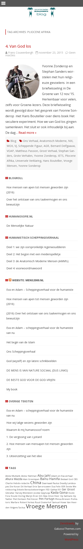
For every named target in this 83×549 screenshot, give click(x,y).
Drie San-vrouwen (42, 486)
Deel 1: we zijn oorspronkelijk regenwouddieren (36, 247)
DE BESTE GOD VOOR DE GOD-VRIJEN (30, 380)
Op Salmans (66, 496)
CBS (75, 479)
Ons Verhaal (30, 141)
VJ (15, 146)
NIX (70, 141)
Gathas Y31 (55, 489)
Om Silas (43, 496)
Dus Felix (56, 486)
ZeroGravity (67, 523)
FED (48, 489)
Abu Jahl (44, 475)
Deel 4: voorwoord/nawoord (24, 268)
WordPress (71, 539)
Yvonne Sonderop (29, 166)
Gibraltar (9, 493)
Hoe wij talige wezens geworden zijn (29, 422)
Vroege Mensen (46, 506)
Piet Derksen (19, 499)
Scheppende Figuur (30, 146)
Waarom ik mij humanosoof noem (28, 430)
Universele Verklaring (28, 161)
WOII (10, 146)
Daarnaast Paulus (50, 483)
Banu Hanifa (50, 479)
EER (63, 486)
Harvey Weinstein (24, 493)
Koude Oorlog (18, 496)
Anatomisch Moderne (53, 141)
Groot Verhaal (48, 151)
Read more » (27, 133)
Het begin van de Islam (20, 342)
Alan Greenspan (31, 479)
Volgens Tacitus (17, 507)
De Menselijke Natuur (20, 225)
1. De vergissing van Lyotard (24, 437)
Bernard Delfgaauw (63, 146)
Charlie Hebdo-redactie (17, 483)
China (35, 482)
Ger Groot (68, 489)
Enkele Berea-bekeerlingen (31, 489)
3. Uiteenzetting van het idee (24, 456)
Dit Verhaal (26, 486)
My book (11, 389)
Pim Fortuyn (46, 499)
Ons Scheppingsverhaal (20, 351)
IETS (61, 155)
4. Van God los (18, 46)
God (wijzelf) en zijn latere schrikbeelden (31, 361)
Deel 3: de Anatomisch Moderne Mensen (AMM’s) (37, 261)
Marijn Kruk (32, 496)
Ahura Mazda (13, 479)
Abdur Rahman (29, 476)
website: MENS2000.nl (28, 280)
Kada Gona (59, 492)
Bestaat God (67, 479)
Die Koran (15, 486)
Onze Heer (53, 496)
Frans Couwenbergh (20, 52)
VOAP (10, 151)
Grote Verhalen (23, 155)
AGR (46, 146)
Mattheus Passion (26, 151)
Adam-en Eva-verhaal (62, 476)
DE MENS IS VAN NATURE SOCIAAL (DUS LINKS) (37, 370)
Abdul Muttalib (12, 476)
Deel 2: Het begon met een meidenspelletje (33, 254)
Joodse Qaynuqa (42, 493)
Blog (13, 141)
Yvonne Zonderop (45, 155)
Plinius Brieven (62, 499)
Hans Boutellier (52, 161)
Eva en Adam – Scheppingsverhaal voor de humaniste (39, 289)
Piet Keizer (32, 499)
